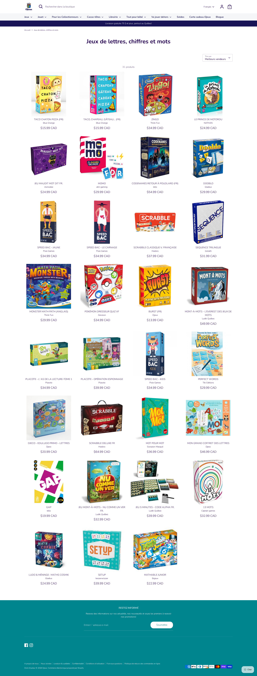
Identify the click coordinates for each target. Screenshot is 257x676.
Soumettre (161, 625)
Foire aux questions (114, 663)
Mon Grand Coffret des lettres (208, 443)
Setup (102, 575)
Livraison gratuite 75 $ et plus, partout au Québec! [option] (128, 23)
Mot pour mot (155, 443)
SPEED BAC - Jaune (48, 247)
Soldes (180, 17)
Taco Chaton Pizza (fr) (48, 119)
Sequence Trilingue (208, 247)
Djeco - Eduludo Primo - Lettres (49, 443)
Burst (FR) (155, 311)
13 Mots (208, 507)
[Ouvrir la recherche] (41, 7)
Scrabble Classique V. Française (155, 247)
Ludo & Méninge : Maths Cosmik (49, 575)
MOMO (102, 183)
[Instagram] (31, 645)
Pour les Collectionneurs (65, 17)
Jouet (41, 17)
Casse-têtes (94, 17)
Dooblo (208, 183)
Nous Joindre (46, 663)
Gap (48, 507)
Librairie (113, 17)
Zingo (155, 119)
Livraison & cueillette (62, 663)
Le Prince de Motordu (208, 119)
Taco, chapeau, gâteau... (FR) (101, 119)
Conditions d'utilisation (95, 663)
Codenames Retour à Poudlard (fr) (155, 183)
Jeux (27, 17)
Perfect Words (208, 379)
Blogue (220, 17)
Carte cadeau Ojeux (200, 17)
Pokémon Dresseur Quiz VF (102, 311)
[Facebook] (26, 645)
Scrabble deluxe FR (102, 443)
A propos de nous (31, 663)
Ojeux (44, 668)
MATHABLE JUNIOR (155, 575)
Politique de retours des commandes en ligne (142, 663)
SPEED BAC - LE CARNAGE (102, 247)
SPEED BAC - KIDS (155, 379)
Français (207, 6)
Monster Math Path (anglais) (48, 311)
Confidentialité (78, 663)
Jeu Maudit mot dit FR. (49, 183)
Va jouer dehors (160, 17)
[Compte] (222, 7)
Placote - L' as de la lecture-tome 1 (48, 379)
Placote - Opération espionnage (102, 379)
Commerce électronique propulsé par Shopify (66, 668)
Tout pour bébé (134, 17)
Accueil (27, 30)
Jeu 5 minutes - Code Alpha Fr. (155, 507)
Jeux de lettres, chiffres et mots (46, 30)
